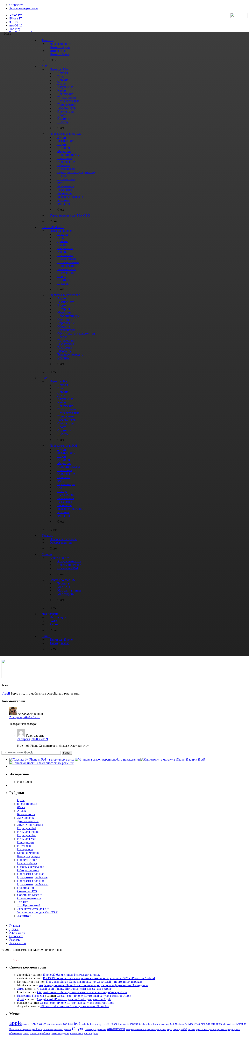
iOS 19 (13, 22)
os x (234, 1024)
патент (26, 1033)
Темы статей (17, 943)
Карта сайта (17, 932)
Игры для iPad (26, 828)
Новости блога (27, 863)
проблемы (45, 1033)
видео (169, 1029)
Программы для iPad (30, 873)
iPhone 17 (15, 18)
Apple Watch (38, 1023)
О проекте (16, 4)
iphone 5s (124, 1024)
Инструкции (25, 842)
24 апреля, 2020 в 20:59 (32, 739)
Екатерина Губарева (30, 995)
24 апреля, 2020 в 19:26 (24, 717)
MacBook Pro (181, 1024)
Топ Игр (14, 29)
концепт (191, 1029)
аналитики (116, 1029)
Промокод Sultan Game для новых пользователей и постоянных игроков (94, 981)
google (59, 1024)
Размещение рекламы (23, 8)
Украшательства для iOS (33, 908)
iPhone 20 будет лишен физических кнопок (71, 974)
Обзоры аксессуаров (30, 866)
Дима (20, 988)
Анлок (21, 810)
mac (163, 1024)
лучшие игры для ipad (206, 1029)
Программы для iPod (31, 880)
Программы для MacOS (32, 884)
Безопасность (26, 814)
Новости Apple (27, 859)
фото (95, 1033)
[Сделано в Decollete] (13, 959)
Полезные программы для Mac (57, 1029)
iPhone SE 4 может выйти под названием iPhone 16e (74, 1006)
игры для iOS (180, 1029)
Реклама (14, 939)
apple (15, 1023)
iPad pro (94, 1024)
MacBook (170, 1024)
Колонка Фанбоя (28, 852)
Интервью (24, 845)
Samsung (241, 1023)
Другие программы (30, 824)
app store (51, 1024)
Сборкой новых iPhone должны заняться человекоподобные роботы (82, 992)
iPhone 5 (114, 1023)
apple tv (26, 1024)
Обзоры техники (28, 870)
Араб (20, 999)
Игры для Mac (26, 838)
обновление (15, 1033)
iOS (65, 1023)
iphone (104, 1023)
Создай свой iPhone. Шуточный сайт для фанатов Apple (74, 988)
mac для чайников (211, 1023)
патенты (34, 1033)
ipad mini (85, 1024)
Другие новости (28, 821)
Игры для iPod (26, 835)
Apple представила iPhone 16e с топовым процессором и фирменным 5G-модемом (93, 985)
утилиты (88, 1033)
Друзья (13, 929)
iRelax (21, 807)
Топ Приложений (28, 905)
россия (54, 1033)
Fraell (6, 693)
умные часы (76, 1033)
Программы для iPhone (32, 877)
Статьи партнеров (29, 898)
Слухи (78, 1028)
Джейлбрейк (25, 817)
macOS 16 (15, 25)
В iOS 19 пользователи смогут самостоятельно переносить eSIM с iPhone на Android (99, 978)
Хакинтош (24, 915)
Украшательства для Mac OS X (37, 912)
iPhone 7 (155, 1024)
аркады (129, 1029)
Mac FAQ (194, 1023)
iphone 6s (145, 1024)
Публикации (25, 887)
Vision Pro (15, 15)
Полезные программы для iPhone (25, 1029)
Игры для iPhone (28, 831)
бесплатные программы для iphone (149, 1029)
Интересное (25, 849)
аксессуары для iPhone (95, 1029)
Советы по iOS (27, 891)
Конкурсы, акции (28, 856)
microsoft (227, 1024)
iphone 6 (135, 1023)
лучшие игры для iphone (228, 1029)
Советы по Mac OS (29, 894)
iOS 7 (70, 1024)
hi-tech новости (27, 803)
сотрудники (63, 1033)
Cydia (21, 800)
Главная (14, 925)
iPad (77, 1024)
